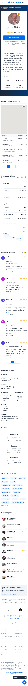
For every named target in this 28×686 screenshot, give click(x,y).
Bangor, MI (5, 481)
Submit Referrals (19, 636)
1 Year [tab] (18, 177)
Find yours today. (14, 618)
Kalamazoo (18, 7)
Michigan (11, 7)
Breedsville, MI (6, 488)
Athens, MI (13, 478)
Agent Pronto (4, 7)
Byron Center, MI (6, 492)
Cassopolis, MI (14, 495)
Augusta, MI (22, 478)
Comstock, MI (5, 502)
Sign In (25, 2)
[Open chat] (24, 682)
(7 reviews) (19, 32)
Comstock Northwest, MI (18, 502)
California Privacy (19, 652)
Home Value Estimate (6, 636)
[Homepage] (14, 2)
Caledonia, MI (16, 492)
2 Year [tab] (22, 177)
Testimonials (4, 652)
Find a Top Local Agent (9, 594)
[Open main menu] (2, 2)
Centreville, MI (5, 499)
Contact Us (4, 649)
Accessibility (18, 654)
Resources (3, 633)
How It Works (4, 630)
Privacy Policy (18, 646)
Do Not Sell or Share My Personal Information (14, 673)
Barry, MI (13, 481)
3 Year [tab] (25, 177)
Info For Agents (19, 633)
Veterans (3, 639)
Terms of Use (18, 649)
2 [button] (15, 362)
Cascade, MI (5, 495)
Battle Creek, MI (6, 485)
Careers (3, 654)
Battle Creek (14, 457)
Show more (6, 71)
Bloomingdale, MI (17, 485)
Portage (14, 446)
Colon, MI (23, 499)
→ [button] (22, 166)
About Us (3, 646)
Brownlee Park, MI (17, 488)
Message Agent (14, 37)
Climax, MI (15, 499)
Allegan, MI (5, 478)
